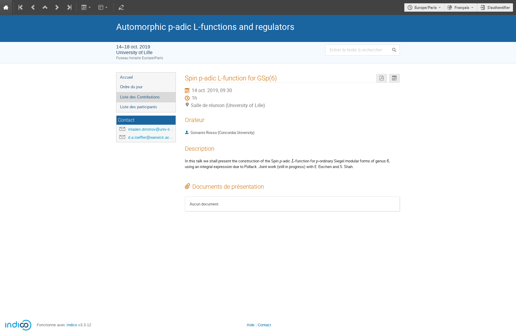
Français (461, 7)
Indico (72, 324)
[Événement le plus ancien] (21, 7)
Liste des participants (138, 107)
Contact (264, 324)
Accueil (126, 77)
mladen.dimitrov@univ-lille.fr (152, 129)
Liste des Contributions (140, 97)
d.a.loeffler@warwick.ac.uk (151, 137)
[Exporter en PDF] (381, 78)
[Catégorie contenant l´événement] (45, 7)
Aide (250, 324)
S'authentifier (498, 7)
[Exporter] (86, 7)
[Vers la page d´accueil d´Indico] (6, 7)
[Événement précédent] (33, 7)
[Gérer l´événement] (121, 7)
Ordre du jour (131, 87)
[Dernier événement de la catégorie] (69, 7)
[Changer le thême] (103, 7)
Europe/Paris (425, 7)
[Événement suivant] (57, 7)
